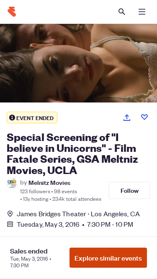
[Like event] (144, 117)
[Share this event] (126, 117)
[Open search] (121, 11)
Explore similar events (108, 257)
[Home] (12, 12)
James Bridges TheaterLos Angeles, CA (78, 213)
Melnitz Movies (49, 182)
